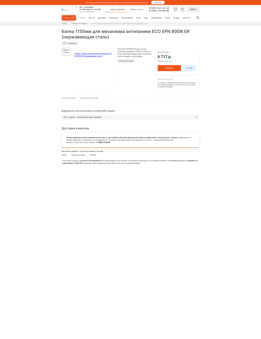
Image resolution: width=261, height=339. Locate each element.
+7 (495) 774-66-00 (103, 142)
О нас (138, 18)
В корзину (169, 68)
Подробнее (158, 2)
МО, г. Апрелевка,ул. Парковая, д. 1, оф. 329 (90, 8)
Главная (82, 18)
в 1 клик (189, 68)
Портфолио (113, 18)
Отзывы (176, 18)
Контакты (186, 18)
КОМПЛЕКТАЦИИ (69, 98)
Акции (167, 18)
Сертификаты (156, 18)
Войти (193, 9)
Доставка (102, 18)
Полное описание (126, 61)
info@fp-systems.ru (137, 9)
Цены (146, 18)
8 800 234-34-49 (159, 8)
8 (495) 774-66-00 (159, 11)
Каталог (92, 18)
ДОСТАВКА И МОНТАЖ (89, 98)
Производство (127, 18)
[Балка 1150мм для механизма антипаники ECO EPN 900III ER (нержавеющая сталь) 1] (93, 69)
